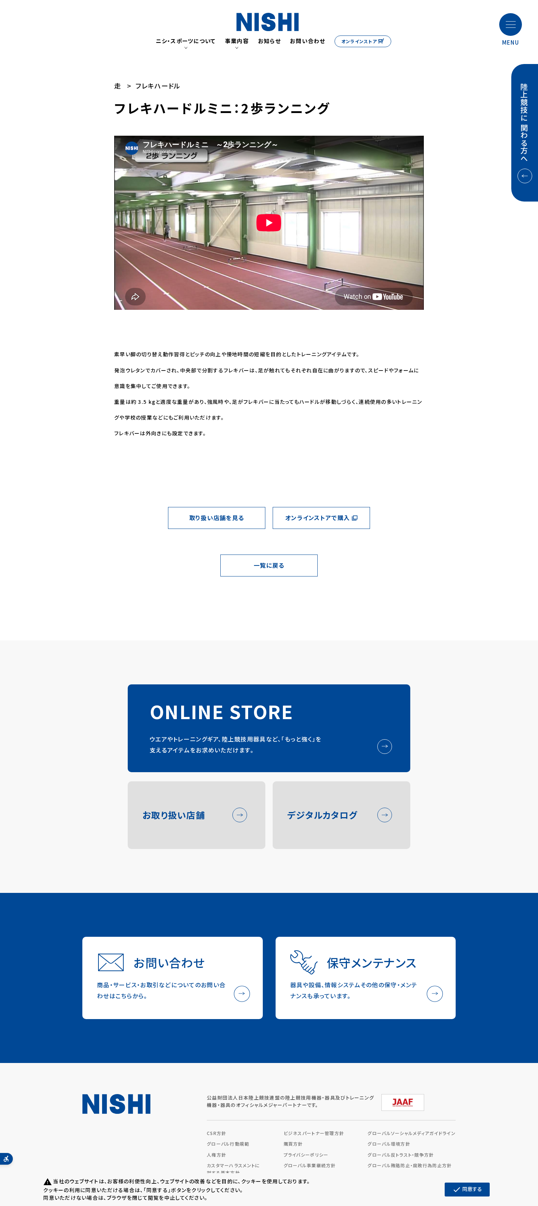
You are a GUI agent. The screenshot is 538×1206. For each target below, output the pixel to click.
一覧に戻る (269, 565)
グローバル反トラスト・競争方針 (400, 1154)
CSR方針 (216, 1133)
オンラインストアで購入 (317, 517)
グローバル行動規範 (228, 1144)
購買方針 (293, 1144)
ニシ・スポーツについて (186, 41)
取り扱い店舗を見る (216, 517)
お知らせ (269, 41)
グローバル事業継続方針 (310, 1165)
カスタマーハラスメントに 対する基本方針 (233, 1169)
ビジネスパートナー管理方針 (314, 1133)
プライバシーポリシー (306, 1154)
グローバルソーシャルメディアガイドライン (411, 1133)
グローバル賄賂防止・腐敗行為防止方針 (409, 1165)
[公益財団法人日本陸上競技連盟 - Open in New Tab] (403, 1100)
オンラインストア (359, 41)
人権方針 (216, 1154)
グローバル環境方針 (388, 1144)
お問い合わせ (307, 41)
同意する (467, 1189)
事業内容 (237, 41)
